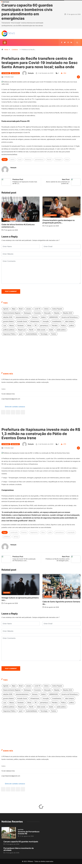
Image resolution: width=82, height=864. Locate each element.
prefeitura (7, 539)
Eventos (24, 535)
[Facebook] (3, 415)
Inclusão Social (22, 324)
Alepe (14, 311)
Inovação (46, 324)
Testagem (58, 162)
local (19, 162)
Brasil (20, 311)
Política (67, 222)
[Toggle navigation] (5, 45)
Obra (43, 535)
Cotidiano (15, 52)
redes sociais (41, 332)
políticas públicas (8, 332)
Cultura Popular (57, 311)
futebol (43, 320)
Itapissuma (34, 535)
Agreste (5, 311)
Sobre (3, 392)
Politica (63, 328)
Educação (47, 316)
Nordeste (21, 328)
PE (35, 328)
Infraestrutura (34, 324)
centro (12, 162)
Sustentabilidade (31, 337)
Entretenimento (29, 218)
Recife (49, 162)
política (71, 328)
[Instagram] (18, 415)
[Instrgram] (68, 45)
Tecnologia (44, 337)
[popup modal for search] (77, 45)
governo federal (8, 324)
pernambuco (39, 162)
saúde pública (61, 332)
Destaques (15, 76)
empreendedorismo (22, 320)
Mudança (28, 162)
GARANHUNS (53, 320)
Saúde (51, 332)
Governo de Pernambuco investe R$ (28, 835)
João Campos (69, 324)
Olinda (29, 328)
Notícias (30, 599)
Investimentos (56, 324)
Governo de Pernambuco (69, 320)
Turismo (53, 337)
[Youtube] (23, 415)
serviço (16, 539)
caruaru (28, 311)
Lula (4, 328)
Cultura (46, 311)
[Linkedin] (71, 45)
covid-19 (37, 311)
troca (67, 162)
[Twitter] (65, 45)
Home (6, 52)
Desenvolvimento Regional (11, 316)
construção (14, 535)
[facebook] (61, 45)
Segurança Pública (9, 337)
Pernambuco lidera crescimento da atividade (19, 852)
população (71, 535)
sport (20, 337)
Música (11, 328)
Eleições (57, 316)
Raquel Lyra (22, 332)
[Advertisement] (41, 359)
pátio (50, 535)
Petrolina (55, 328)
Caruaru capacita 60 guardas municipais (21, 844)
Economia (37, 316)
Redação (31, 76)
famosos (35, 320)
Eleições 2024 (67, 316)
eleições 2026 (7, 320)
